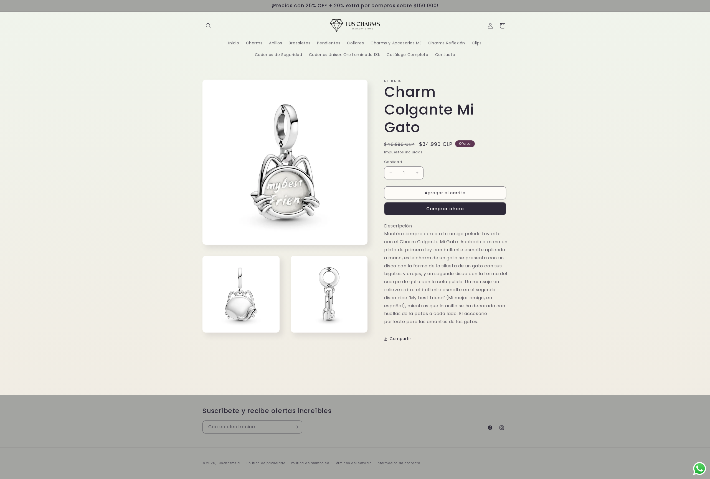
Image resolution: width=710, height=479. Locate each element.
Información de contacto (398, 463)
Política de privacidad (266, 463)
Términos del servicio (353, 463)
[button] (208, 26)
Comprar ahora (445, 209)
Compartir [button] (400, 338)
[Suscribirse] (296, 427)
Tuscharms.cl (228, 463)
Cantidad (393, 161)
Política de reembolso (310, 463)
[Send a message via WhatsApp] (699, 468)
